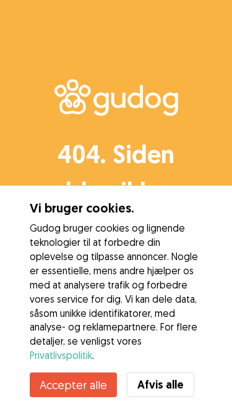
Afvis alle (160, 384)
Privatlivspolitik (61, 355)
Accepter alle (73, 385)
